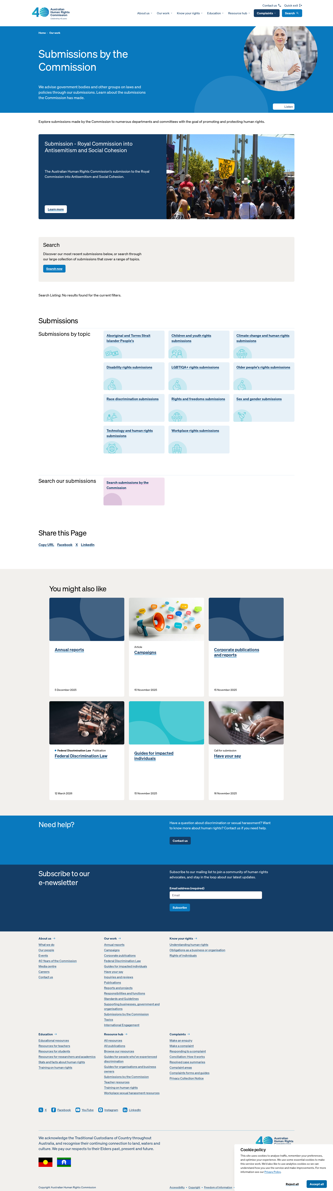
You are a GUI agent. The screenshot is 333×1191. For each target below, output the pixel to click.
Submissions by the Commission (126, 1014)
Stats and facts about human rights (62, 1062)
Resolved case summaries (187, 1062)
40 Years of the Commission (58, 960)
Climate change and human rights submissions (262, 338)
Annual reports (69, 649)
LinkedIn (87, 544)
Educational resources (54, 1040)
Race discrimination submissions (133, 399)
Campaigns (145, 652)
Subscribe (180, 907)
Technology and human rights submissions (130, 433)
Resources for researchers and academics (67, 1056)
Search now (54, 268)
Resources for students (54, 1051)
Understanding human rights (189, 944)
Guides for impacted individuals (153, 756)
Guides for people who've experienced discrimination (130, 1059)
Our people (46, 950)
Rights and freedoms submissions (198, 399)
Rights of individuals (183, 955)
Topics (108, 1019)
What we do (46, 944)
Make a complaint (182, 1045)
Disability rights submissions (129, 367)
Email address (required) (187, 888)
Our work (163, 13)
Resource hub (237, 13)
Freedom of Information (218, 1187)
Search (290, 13)
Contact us (269, 5)
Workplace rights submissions (195, 430)
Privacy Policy (272, 1172)
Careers (44, 971)
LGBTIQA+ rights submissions (195, 367)
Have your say (227, 755)
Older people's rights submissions (263, 367)
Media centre (47, 966)
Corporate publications (120, 955)
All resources (113, 1040)
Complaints (265, 13)
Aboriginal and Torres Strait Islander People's (128, 338)
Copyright (194, 1187)
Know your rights (188, 13)
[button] (283, 107)
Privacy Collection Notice (187, 1078)
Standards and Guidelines (121, 998)
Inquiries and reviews (118, 977)
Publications (112, 982)
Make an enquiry (181, 1040)
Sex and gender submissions (259, 399)
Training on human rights (55, 1067)
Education (214, 13)
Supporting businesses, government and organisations (132, 1006)
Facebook (64, 544)
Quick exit (291, 5)
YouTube (88, 1110)
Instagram (111, 1110)
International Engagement (121, 1025)
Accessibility (177, 1187)
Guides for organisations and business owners (130, 1069)
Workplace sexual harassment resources (132, 1093)
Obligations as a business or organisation (197, 950)
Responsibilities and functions (124, 993)
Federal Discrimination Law (81, 755)
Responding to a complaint (188, 1051)
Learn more (56, 209)
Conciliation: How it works (187, 1056)
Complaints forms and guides (189, 1072)
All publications (114, 1045)
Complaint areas (181, 1067)
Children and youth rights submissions (191, 338)
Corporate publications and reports (236, 652)
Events (43, 955)
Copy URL (46, 544)
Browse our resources (119, 1051)
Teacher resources (117, 1082)
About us (143, 13)
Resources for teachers (54, 1045)
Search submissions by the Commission (128, 485)
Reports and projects (118, 988)
